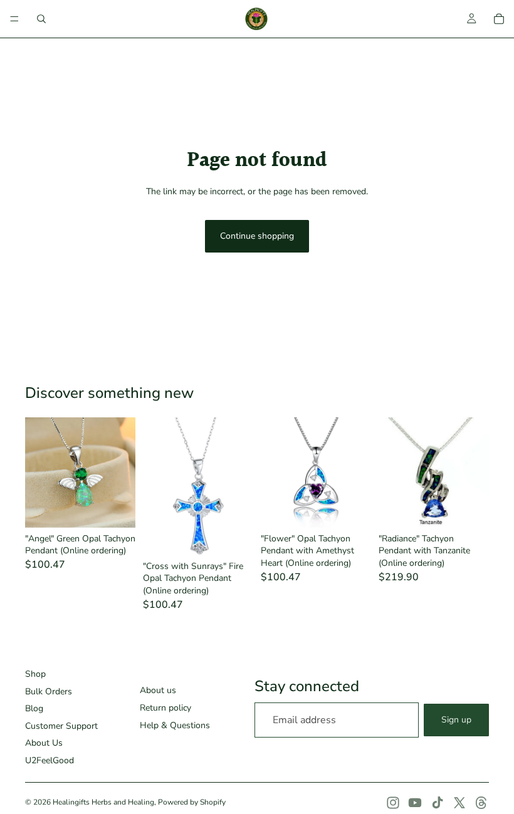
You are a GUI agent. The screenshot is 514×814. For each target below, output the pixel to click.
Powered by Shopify (192, 802)
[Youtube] (414, 802)
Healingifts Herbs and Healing (103, 802)
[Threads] (481, 802)
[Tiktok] (437, 802)
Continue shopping (257, 236)
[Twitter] (459, 802)
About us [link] (158, 690)
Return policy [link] (165, 708)
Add (126, 508)
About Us (44, 743)
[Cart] (499, 19)
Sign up (456, 720)
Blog (34, 708)
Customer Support (61, 726)
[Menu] (14, 18)
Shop (35, 674)
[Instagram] (393, 802)
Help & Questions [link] (175, 725)
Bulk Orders (48, 691)
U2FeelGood (49, 760)
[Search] (41, 19)
